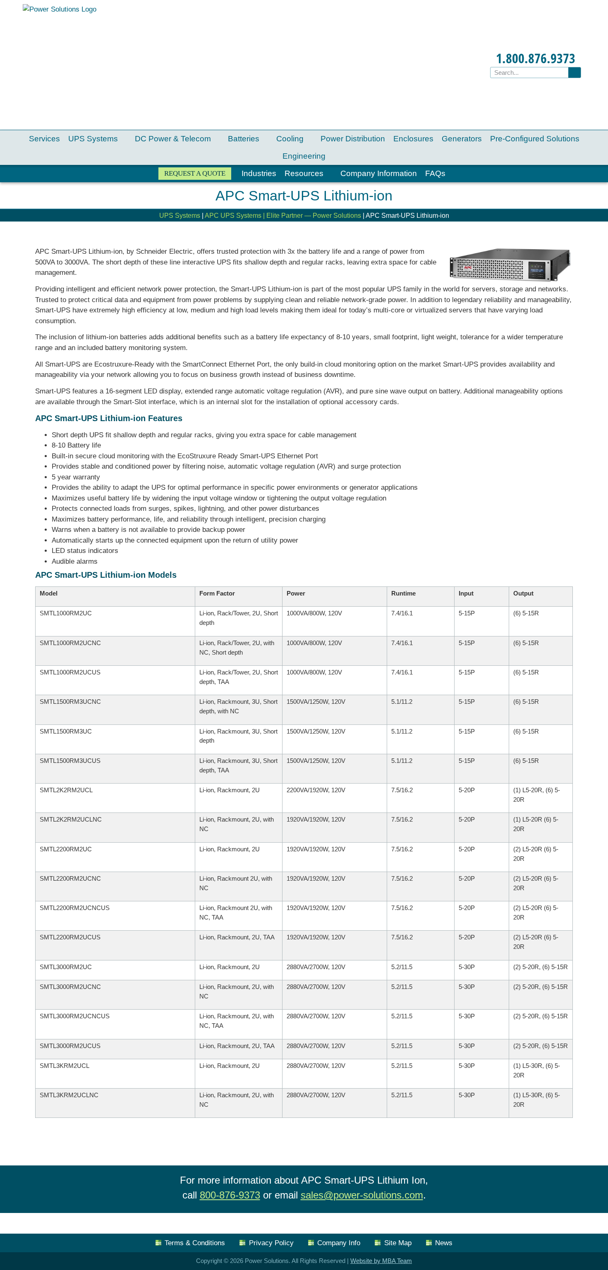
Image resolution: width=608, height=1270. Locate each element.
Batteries (243, 138)
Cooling (290, 138)
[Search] (574, 72)
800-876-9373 (230, 1195)
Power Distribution (353, 138)
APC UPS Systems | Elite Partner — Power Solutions (283, 215)
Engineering (304, 156)
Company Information (378, 173)
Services (44, 138)
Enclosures (413, 138)
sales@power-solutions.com (362, 1195)
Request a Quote (194, 173)
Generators (462, 138)
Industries (259, 173)
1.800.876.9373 (535, 58)
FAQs (435, 173)
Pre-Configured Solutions (534, 138)
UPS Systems (93, 138)
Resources (304, 173)
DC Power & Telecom (173, 138)
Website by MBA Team (381, 1260)
